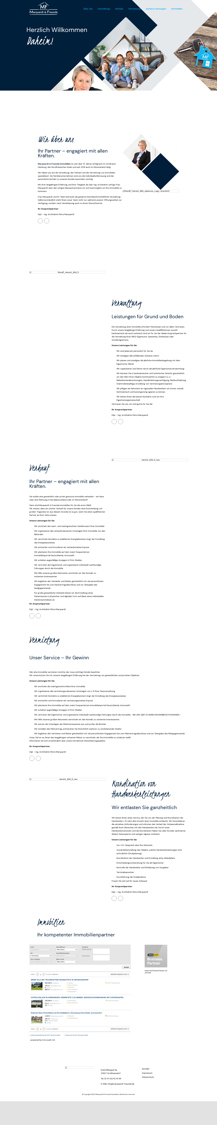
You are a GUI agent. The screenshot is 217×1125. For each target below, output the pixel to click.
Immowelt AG (48, 1040)
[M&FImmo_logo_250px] (79, 1067)
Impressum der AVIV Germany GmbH (76, 1035)
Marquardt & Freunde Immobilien (107, 1094)
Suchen (126, 967)
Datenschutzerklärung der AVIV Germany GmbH (45, 1035)
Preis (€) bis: (86, 956)
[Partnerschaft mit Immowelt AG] (156, 956)
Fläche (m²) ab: (86, 949)
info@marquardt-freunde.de (121, 1084)
